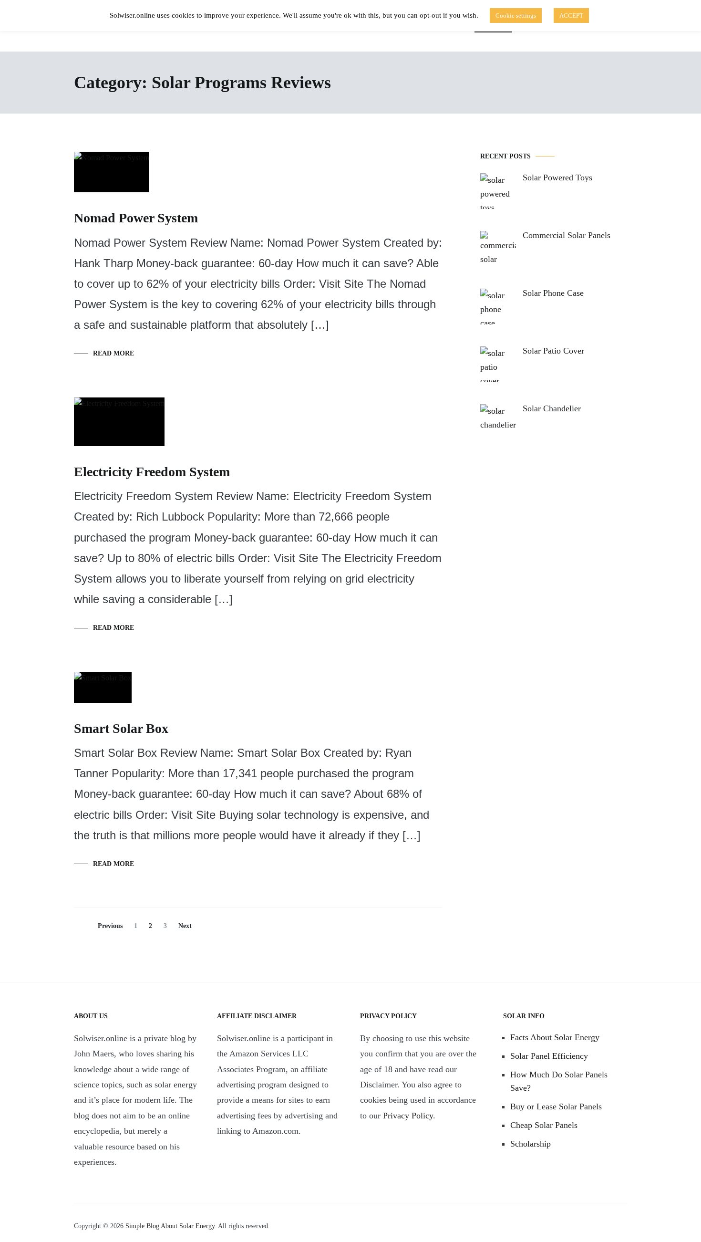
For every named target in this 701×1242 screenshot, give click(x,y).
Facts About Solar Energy (554, 1037)
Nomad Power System (136, 217)
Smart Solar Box (121, 728)
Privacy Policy (408, 1115)
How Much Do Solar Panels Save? (559, 1081)
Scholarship (530, 1143)
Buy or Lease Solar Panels (556, 1106)
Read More (113, 353)
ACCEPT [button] (571, 15)
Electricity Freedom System (152, 471)
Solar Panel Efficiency (549, 1056)
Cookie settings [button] (515, 15)
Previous (110, 925)
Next (185, 925)
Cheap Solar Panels (543, 1125)
